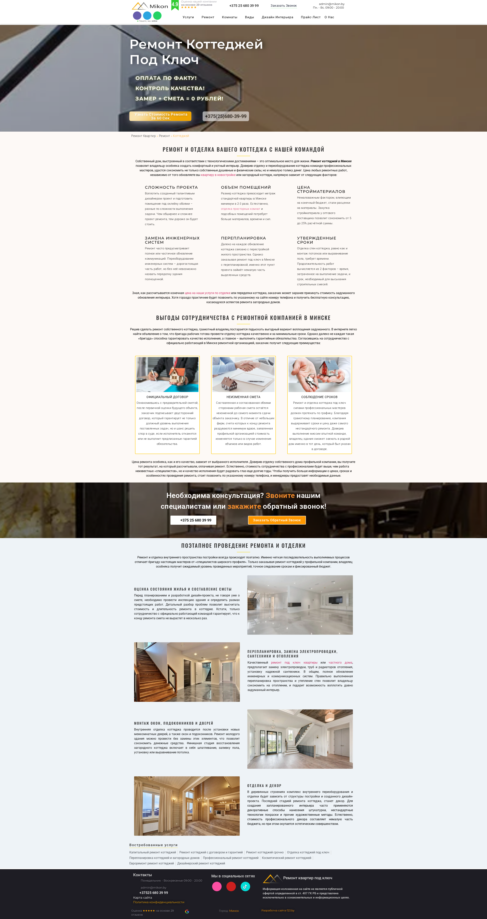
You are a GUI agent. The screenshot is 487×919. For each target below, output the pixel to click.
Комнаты (229, 17)
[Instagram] (217, 886)
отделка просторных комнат (240, 209)
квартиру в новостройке (218, 175)
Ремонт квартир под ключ (307, 878)
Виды (249, 17)
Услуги (188, 17)
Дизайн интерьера (277, 17)
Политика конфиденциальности (158, 902)
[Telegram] (147, 15)
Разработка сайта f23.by (277, 910)
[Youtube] (231, 886)
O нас (329, 17)
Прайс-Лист (311, 17)
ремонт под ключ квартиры (294, 662)
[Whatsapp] (157, 15)
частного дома (340, 662)
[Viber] (137, 15)
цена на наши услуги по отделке (207, 293)
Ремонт (208, 17)
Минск (234, 911)
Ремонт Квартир (143, 136)
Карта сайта (142, 897)
